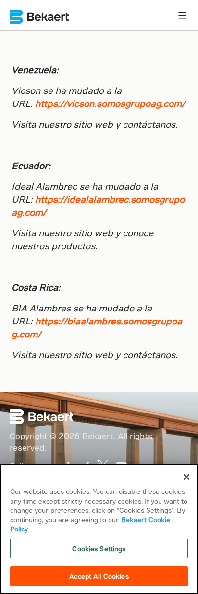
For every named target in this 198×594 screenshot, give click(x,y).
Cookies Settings (98, 548)
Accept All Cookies (98, 576)
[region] (99, 529)
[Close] (186, 477)
